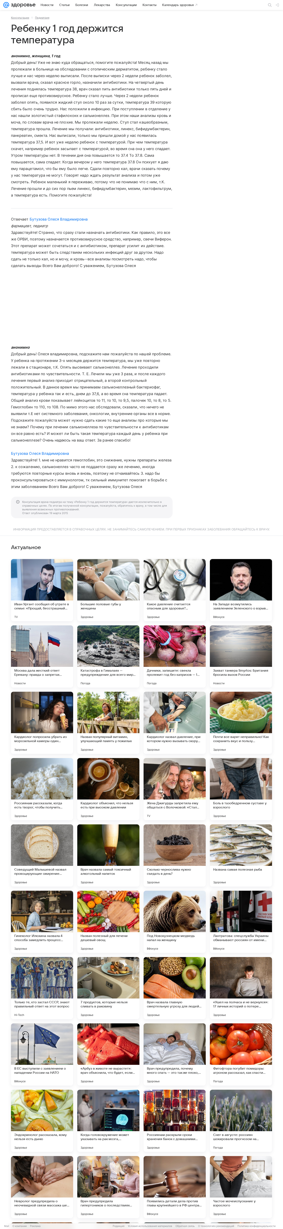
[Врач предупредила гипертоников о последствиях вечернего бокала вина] (108, 1187)
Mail (6, 1226)
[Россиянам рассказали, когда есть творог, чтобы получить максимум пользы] (42, 789)
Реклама (35, 1226)
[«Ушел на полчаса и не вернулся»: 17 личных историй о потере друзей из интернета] (241, 988)
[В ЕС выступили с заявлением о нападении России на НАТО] (42, 1054)
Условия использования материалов (150, 1226)
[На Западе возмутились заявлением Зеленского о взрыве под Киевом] (241, 590)
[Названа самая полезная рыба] (241, 855)
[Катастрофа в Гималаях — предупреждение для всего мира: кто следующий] (108, 656)
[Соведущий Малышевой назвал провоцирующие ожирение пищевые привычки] (42, 855)
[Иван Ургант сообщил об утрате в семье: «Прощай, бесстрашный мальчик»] (42, 590)
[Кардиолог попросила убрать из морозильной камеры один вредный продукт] (42, 723)
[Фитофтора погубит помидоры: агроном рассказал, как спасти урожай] (241, 1054)
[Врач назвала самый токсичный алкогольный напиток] (108, 855)
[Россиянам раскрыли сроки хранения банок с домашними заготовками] (175, 1121)
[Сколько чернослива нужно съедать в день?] (175, 855)
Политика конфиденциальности (256, 1226)
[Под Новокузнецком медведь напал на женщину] (175, 922)
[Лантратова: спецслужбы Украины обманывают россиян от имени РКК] (241, 922)
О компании (19, 1226)
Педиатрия (42, 17)
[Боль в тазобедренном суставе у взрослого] (241, 789)
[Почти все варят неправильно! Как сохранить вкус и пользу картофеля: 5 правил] (241, 723)
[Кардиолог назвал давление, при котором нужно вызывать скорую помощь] (175, 723)
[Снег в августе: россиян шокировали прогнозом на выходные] (241, 1121)
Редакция (119, 1226)
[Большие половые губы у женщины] (108, 590)
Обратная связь (185, 1226)
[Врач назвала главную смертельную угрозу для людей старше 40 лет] (175, 988)
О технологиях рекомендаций (216, 1226)
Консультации (20, 17)
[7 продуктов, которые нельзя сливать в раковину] (108, 988)
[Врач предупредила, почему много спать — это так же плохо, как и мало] (175, 1054)
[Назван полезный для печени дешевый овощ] (108, 922)
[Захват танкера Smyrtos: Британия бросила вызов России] (241, 656)
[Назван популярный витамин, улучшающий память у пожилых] (108, 723)
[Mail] (6, 5)
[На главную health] (22, 5)
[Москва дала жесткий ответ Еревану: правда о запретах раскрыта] (42, 656)
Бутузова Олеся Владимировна (59, 219)
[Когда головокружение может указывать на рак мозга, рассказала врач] (108, 1121)
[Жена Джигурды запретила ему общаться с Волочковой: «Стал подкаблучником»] (175, 789)
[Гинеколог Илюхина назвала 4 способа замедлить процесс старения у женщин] (42, 922)
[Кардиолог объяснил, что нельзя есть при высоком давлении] (108, 789)
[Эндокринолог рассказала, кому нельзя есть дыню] (42, 1121)
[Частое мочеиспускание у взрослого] (241, 1187)
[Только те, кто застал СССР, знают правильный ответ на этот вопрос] (42, 988)
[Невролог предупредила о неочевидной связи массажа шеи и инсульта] (42, 1187)
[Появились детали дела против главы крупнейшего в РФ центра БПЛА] (175, 1187)
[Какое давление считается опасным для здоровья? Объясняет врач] (175, 590)
